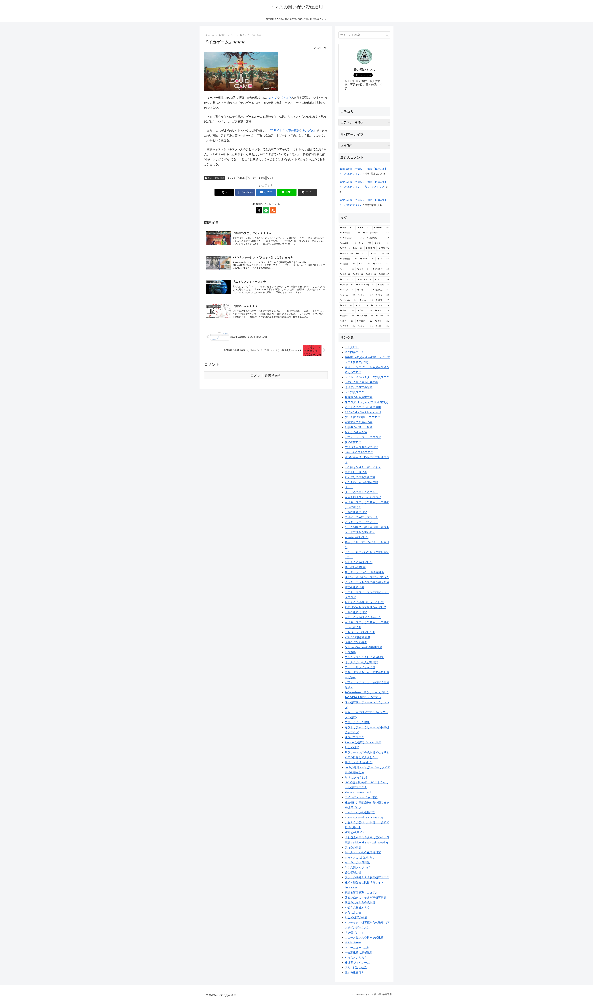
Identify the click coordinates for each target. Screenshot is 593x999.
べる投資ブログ (354, 392)
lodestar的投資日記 (356, 537)
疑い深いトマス (375, 186)
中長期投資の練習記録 (358, 952)
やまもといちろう (356, 957)
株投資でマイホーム (357, 962)
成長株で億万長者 (356, 642)
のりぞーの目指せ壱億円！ (361, 517)
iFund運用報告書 (355, 567)
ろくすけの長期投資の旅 (360, 477)
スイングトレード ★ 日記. (361, 797)
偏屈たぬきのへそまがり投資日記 (365, 897)
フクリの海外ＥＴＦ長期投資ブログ (367, 877)
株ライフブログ (354, 737)
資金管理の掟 (353, 872)
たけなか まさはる (356, 777)
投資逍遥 (350, 652)
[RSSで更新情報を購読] (273, 210)
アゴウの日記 (353, 847)
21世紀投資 (352, 747)
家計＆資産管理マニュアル (361, 892)
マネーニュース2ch (357, 947)
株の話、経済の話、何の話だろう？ (367, 577)
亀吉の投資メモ (354, 587)
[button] (307, 192)
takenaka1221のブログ (359, 452)
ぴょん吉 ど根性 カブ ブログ (362, 417)
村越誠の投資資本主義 (358, 397)
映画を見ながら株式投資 (360, 902)
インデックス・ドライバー (361, 522)
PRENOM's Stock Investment (363, 412)
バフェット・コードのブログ (363, 437)
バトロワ (285, 97)
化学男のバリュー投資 (358, 427)
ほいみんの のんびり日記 (361, 662)
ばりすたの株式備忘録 (358, 387)
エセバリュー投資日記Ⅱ (360, 632)
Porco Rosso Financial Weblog (364, 817)
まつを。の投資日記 (357, 862)
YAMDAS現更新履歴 (357, 637)
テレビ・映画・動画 (216, 178)
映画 (263, 178)
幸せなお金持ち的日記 (358, 762)
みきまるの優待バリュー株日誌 (364, 602)
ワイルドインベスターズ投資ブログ (367, 377)
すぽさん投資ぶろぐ (357, 907)
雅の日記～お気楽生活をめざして (365, 607)
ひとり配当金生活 (356, 967)
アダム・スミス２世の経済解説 (364, 657)
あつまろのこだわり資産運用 (363, 407)
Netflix (243, 178)
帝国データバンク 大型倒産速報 (364, 572)
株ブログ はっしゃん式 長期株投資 (366, 402)
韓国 (271, 178)
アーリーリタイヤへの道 (360, 667)
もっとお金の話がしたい (360, 857)
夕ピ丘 (349, 487)
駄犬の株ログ (353, 442)
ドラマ (253, 178)
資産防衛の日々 (354, 352)
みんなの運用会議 (356, 432)
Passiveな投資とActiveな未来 (363, 742)
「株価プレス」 (354, 932)
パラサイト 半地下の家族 (283, 130)
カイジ (273, 97)
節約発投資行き (354, 972)
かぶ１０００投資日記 (358, 562)
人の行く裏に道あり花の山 (361, 382)
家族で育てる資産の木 (358, 422)
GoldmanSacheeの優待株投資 (363, 647)
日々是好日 (352, 347)
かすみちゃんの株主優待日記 (363, 852)
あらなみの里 (353, 912)
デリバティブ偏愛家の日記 (361, 447)
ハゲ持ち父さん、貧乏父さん (363, 467)
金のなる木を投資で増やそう (363, 617)
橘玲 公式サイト (355, 832)
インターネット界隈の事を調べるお (367, 582)
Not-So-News (353, 942)
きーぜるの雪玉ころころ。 (361, 492)
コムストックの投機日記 (360, 812)
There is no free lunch (358, 792)
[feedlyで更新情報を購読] (266, 210)
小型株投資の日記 (356, 512)
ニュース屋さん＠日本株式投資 (364, 937)
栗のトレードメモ (356, 472)
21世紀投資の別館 (356, 917)
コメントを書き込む (266, 375)
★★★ (233, 178)
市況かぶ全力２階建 (357, 722)
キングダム (309, 130)
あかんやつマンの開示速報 (361, 482)
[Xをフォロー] (259, 210)
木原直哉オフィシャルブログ (363, 497)
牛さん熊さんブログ (357, 867)
